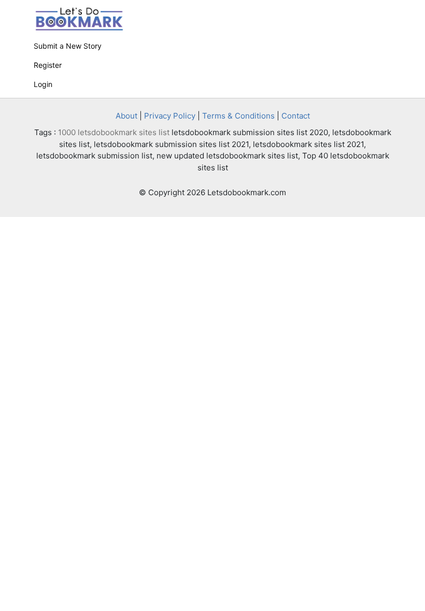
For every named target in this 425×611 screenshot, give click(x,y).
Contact (295, 116)
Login (43, 84)
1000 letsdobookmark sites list (113, 132)
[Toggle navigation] (376, 12)
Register (48, 65)
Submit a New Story (68, 45)
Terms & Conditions (238, 116)
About (126, 116)
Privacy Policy (169, 116)
